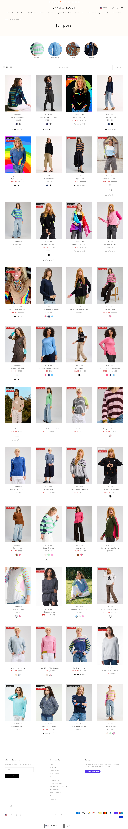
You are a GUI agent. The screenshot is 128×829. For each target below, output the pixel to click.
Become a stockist (56, 783)
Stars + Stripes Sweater (79, 310)
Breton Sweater (79, 368)
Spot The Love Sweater (110, 490)
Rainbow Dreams (17, 179)
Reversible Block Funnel (17, 490)
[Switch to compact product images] (11, 67)
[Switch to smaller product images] (7, 67)
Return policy (54, 771)
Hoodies (51, 13)
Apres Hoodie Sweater (79, 490)
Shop (12, 19)
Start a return (54, 774)
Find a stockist (54, 780)
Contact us (117, 13)
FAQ (51, 764)
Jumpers (18, 19)
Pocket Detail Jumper (18, 368)
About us (53, 799)
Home (6, 19)
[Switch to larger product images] (4, 67)
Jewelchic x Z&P (79, 114)
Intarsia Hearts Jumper (48, 245)
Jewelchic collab (65, 13)
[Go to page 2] (70, 743)
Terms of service (55, 793)
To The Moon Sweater (18, 429)
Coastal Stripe (48, 548)
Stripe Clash (79, 179)
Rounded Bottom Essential (49, 310)
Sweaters (20, 13)
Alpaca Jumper (17, 548)
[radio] (16, 124)
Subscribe (12, 776)
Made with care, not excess (59, 786)
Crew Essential (110, 117)
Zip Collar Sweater (48, 727)
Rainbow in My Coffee (17, 310)
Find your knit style (94, 13)
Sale (107, 13)
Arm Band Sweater (79, 727)
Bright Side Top (18, 609)
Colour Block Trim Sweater (48, 668)
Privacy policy (54, 789)
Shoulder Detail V (18, 727)
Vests (42, 13)
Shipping (53, 777)
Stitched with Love (79, 117)
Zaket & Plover (18, 114)
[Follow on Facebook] (6, 806)
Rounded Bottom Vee (79, 609)
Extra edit (79, 13)
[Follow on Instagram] (11, 806)
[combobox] (54, 826)
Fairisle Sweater (79, 668)
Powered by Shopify (56, 815)
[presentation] (49, 251)
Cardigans (32, 13)
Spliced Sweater (110, 245)
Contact (53, 796)
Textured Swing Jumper (18, 117)
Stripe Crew (48, 490)
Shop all (10, 13)
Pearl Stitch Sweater (48, 612)
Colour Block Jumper (110, 179)
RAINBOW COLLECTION (72, 2)
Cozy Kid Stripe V (110, 429)
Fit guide (53, 767)
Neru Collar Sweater (18, 668)
